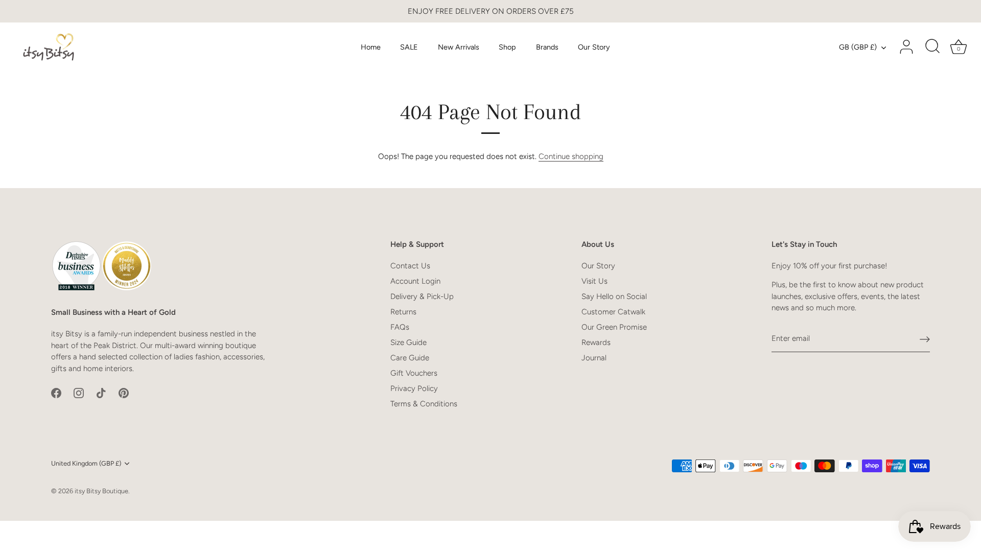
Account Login (415, 281)
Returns (403, 311)
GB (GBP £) (858, 47)
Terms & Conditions (423, 403)
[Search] (932, 47)
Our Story (594, 47)
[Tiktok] (101, 392)
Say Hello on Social (614, 296)
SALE (409, 47)
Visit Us (594, 281)
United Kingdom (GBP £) (86, 463)
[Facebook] (56, 392)
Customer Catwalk (613, 311)
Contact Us (410, 265)
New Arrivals (458, 47)
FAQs (399, 327)
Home (371, 47)
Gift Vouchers (413, 373)
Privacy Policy (414, 388)
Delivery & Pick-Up (422, 296)
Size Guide (408, 342)
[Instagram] (79, 392)
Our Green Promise (614, 327)
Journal (593, 357)
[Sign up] (925, 339)
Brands (547, 47)
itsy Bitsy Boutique (101, 491)
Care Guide (409, 357)
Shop (507, 47)
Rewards (596, 342)
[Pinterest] (124, 392)
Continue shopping (571, 156)
